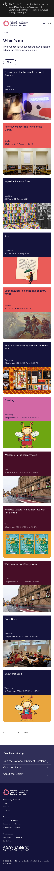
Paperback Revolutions (17, 181)
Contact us (7, 841)
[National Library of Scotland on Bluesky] (16, 848)
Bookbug (9, 400)
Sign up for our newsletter (12, 837)
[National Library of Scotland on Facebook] (10, 848)
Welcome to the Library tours (21, 455)
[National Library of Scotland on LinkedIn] (27, 848)
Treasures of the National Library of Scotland (24, 73)
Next (26, 732)
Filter (9, 62)
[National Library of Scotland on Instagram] (5, 848)
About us (6, 817)
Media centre (8, 834)
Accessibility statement (11, 800)
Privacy (5, 803)
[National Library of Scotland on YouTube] (21, 848)
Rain (7, 236)
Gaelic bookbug (13, 674)
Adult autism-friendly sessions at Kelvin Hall (26, 347)
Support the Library (10, 820)
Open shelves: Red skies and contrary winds (25, 292)
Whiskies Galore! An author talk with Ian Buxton (25, 511)
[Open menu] (44, 23)
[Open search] (49, 23)
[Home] (15, 23)
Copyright (6, 810)
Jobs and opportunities (11, 824)
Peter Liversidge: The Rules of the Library (23, 128)
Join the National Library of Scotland (24, 761)
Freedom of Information (12, 827)
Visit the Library (12, 767)
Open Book (11, 619)
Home (5, 33)
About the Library (13, 774)
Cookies (6, 807)
